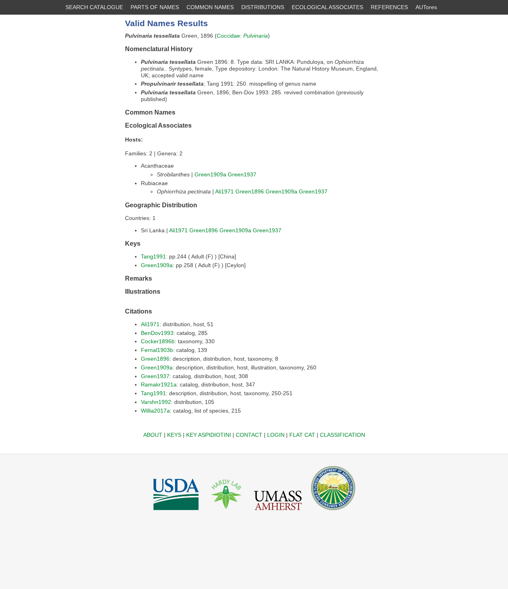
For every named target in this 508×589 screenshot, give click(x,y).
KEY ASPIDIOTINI (208, 435)
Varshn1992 (156, 402)
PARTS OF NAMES (155, 7)
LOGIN (276, 435)
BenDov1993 (157, 333)
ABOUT (152, 435)
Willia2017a (155, 410)
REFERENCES (389, 7)
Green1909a (210, 174)
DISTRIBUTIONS (262, 7)
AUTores (426, 7)
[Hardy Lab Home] (226, 512)
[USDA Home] (176, 512)
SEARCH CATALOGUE (94, 7)
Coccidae (228, 36)
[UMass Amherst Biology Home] (278, 512)
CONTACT (249, 435)
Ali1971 (224, 191)
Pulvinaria (255, 36)
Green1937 (242, 174)
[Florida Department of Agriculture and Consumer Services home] (333, 512)
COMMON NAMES (210, 7)
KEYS (174, 435)
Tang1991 (153, 256)
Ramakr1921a (159, 384)
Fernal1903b (157, 350)
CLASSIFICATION (342, 435)
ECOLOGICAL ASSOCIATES (327, 7)
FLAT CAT (302, 435)
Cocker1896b (158, 341)
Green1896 (249, 191)
